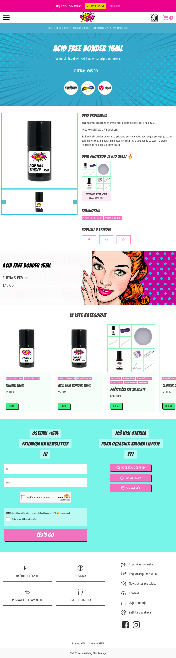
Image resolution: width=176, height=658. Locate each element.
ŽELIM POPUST (95, 6)
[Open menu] (6, 17)
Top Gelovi (143, 382)
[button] (168, 18)
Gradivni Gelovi (129, 378)
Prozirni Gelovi (116, 382)
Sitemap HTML (96, 643)
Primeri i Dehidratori (92, 217)
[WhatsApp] (124, 239)
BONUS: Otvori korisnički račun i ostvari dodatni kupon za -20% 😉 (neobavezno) (38, 513)
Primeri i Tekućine (113, 217)
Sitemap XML (78, 643)
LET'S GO (45, 535)
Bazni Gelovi (115, 378)
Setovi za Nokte (131, 382)
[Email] (106, 239)
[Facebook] (89, 239)
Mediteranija (99, 653)
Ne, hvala (115, 5)
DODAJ (12, 406)
